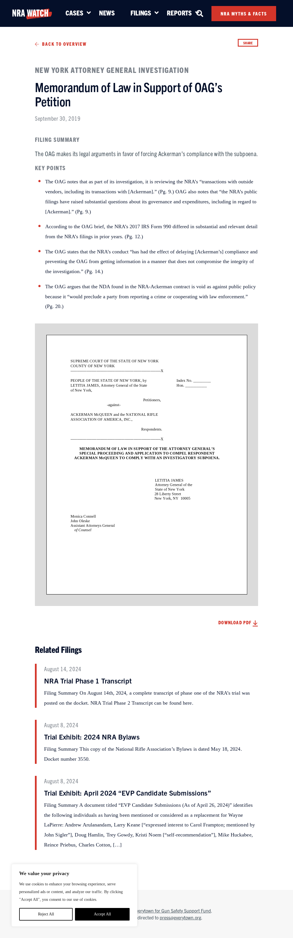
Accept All (102, 914)
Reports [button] (179, 12)
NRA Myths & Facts (244, 13)
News (107, 12)
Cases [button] (74, 12)
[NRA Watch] (32, 13)
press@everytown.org (180, 917)
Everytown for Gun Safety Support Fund (172, 910)
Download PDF (235, 622)
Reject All (46, 914)
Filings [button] (140, 12)
